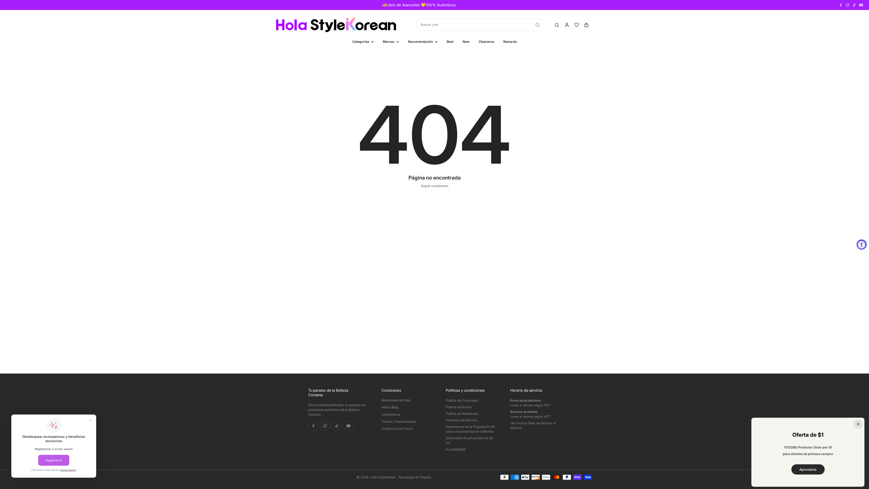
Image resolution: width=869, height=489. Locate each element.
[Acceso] (567, 24)
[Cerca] (858, 424)
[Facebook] (840, 5)
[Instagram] (847, 5)
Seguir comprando (434, 186)
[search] (557, 24)
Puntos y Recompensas (399, 421)
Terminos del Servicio (461, 420)
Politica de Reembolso (462, 413)
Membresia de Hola (396, 400)
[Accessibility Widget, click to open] (862, 245)
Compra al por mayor (397, 428)
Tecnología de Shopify (414, 477)
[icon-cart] (586, 24)
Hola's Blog (390, 407)
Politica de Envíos (459, 407)
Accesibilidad (456, 449)
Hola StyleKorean (383, 477)
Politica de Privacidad (462, 400)
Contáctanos (391, 414)
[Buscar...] (537, 25)
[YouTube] (861, 5)
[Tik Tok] (854, 5)
